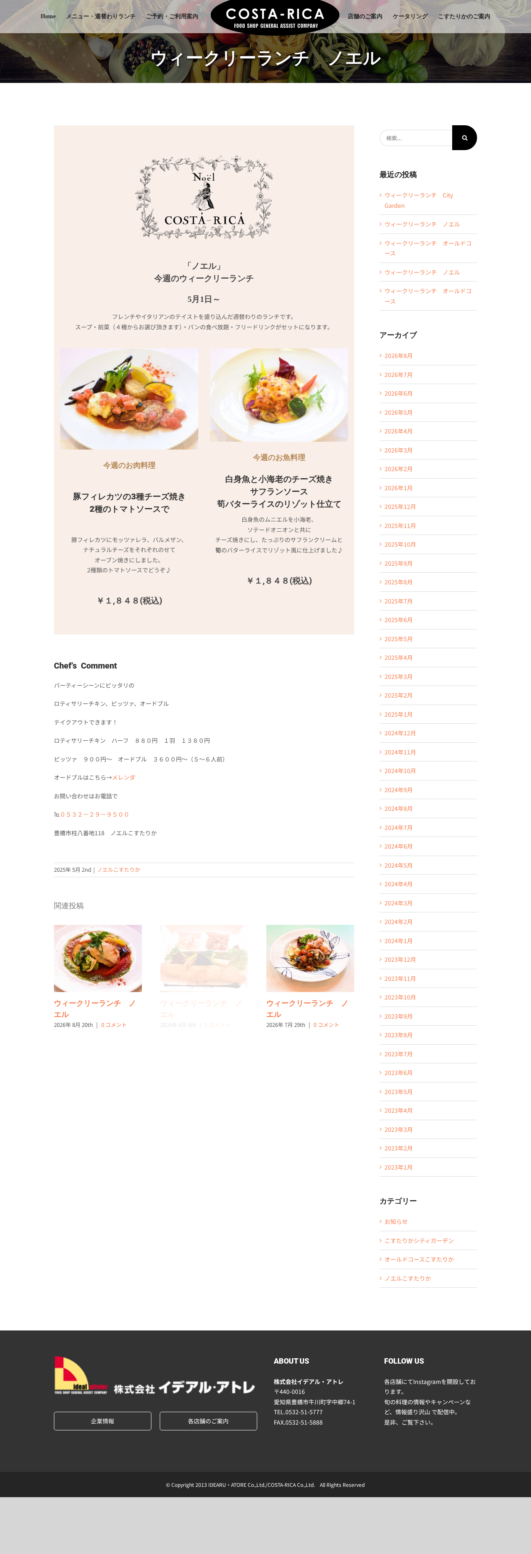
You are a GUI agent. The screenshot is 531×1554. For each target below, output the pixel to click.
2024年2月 (399, 921)
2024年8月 (399, 808)
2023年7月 (399, 1054)
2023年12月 (400, 959)
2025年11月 (400, 525)
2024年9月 (399, 790)
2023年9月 (399, 1016)
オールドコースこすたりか (419, 1259)
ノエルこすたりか (118, 869)
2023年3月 (399, 1129)
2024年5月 (399, 865)
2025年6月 (399, 619)
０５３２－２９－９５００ (94, 814)
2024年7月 (399, 827)
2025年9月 (399, 563)
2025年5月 (399, 639)
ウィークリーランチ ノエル (98, 958)
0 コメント (114, 1025)
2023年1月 (399, 1167)
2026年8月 (399, 355)
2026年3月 (399, 450)
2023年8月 (399, 1035)
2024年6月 (399, 846)
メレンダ (123, 777)
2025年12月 (400, 506)
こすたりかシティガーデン (419, 1240)
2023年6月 (399, 1072)
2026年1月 (399, 488)
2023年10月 (400, 997)
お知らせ (396, 1221)
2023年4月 (399, 1110)
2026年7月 (399, 374)
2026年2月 (399, 468)
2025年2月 (399, 695)
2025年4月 (399, 657)
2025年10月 (400, 544)
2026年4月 (399, 431)
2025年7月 (399, 601)
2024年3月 (399, 903)
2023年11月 (400, 978)
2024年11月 (400, 752)
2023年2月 (399, 1148)
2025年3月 (399, 676)
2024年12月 (400, 733)
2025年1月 (399, 714)
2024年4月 (399, 884)
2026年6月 (399, 393)
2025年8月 (399, 582)
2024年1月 (399, 940)
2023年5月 (399, 1091)
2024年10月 (400, 770)
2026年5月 (399, 412)
